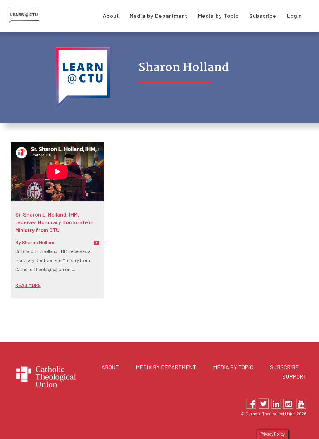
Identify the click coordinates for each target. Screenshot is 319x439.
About (110, 367)
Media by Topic (233, 367)
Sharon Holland (39, 242)
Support (295, 376)
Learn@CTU (31, 16)
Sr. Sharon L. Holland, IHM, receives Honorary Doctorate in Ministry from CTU (54, 222)
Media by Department (166, 367)
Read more (28, 285)
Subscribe (284, 367)
